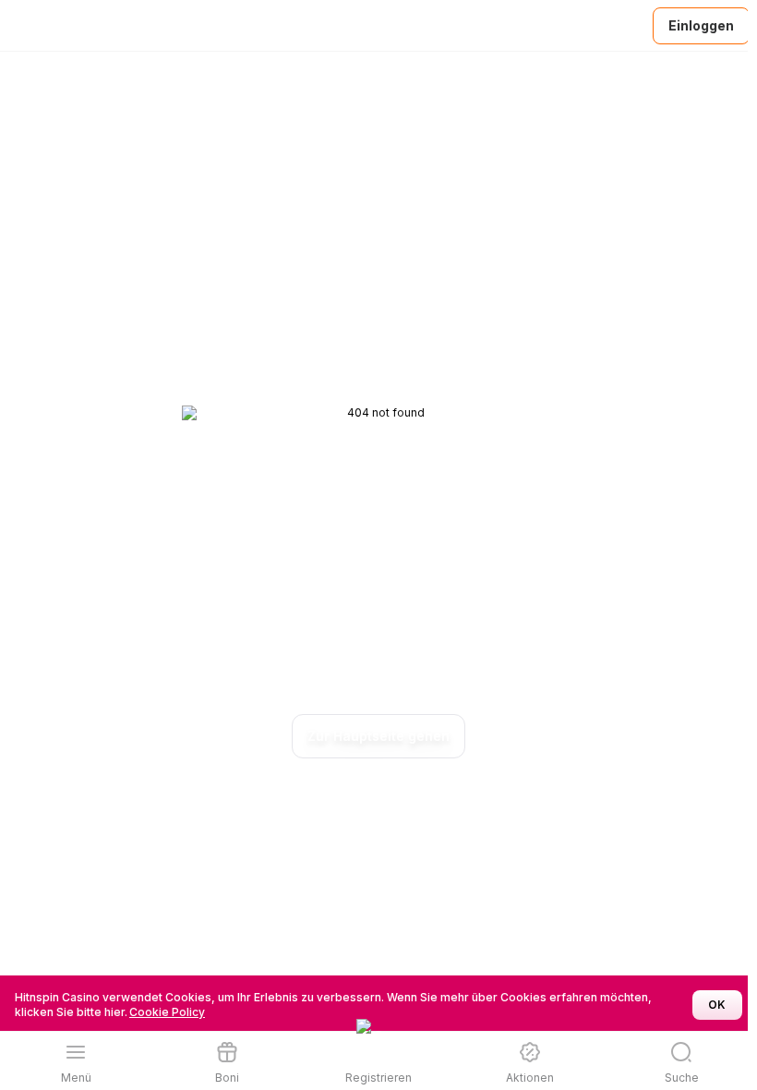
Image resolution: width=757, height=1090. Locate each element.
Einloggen (701, 25)
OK (717, 1004)
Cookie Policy (167, 1012)
